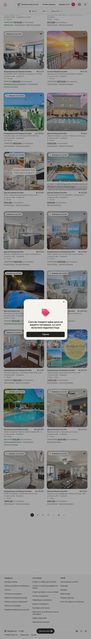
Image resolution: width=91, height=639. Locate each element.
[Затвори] (64, 302)
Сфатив (45, 334)
